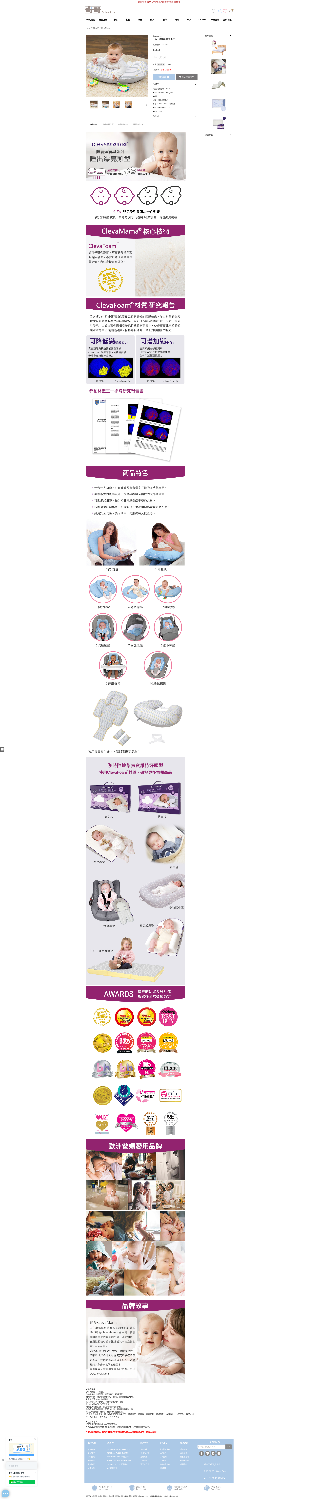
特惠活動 (90, 20)
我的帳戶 (163, 1453)
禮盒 (115, 20)
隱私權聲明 (184, 1457)
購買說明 (183, 1449)
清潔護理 (91, 1453)
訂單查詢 (163, 1457)
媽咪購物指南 (112, 1468)
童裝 (128, 20)
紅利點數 (163, 1461)
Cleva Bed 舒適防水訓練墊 (218, 48)
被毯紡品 (91, 1461)
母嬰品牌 (215, 20)
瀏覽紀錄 (209, 135)
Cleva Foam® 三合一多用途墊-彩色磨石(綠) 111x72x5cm (219, 86)
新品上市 (103, 20)
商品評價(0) (123, 124)
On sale (202, 20)
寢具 (152, 20)
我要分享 (91, 1468)
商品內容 (93, 124)
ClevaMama (105, 28)
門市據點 (143, 1461)
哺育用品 (91, 1449)
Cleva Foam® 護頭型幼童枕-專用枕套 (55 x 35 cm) (219, 105)
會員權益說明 (165, 1449)
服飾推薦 (91, 1457)
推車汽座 (91, 1464)
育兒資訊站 (144, 1464)
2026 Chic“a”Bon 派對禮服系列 (119, 1461)
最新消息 (143, 1449)
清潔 (177, 20)
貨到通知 (162, 77)
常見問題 (183, 1453)
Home (88, 28)
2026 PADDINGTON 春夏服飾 (118, 1449)
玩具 (189, 20)
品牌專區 (227, 20)
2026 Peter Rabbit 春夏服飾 (118, 1453)
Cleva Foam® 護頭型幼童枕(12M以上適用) (219, 124)
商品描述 (156, 116)
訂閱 (228, 1447)
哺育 (165, 20)
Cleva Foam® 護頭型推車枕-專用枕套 (219, 67)
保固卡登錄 (184, 1461)
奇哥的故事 (144, 1453)
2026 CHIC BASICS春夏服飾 (118, 1457)
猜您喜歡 (209, 36)
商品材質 (156, 84)
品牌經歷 (143, 1457)
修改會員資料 (165, 1464)
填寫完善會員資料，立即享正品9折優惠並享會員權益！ (159, 2)
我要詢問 (138, 124)
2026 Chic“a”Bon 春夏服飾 (117, 1464)
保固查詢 (183, 1464)
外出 (140, 20)
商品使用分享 (108, 124)
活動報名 (163, 1468)
